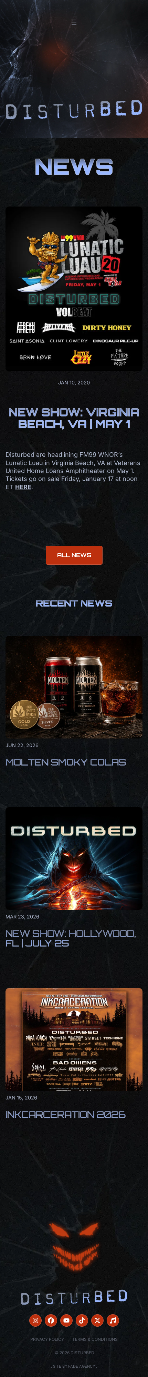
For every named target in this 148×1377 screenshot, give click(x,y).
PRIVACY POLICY (47, 1339)
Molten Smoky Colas (66, 762)
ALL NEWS (74, 555)
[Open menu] (74, 22)
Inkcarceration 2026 (66, 1114)
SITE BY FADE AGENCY (74, 1366)
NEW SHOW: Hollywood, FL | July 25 (71, 938)
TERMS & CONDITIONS (95, 1339)
